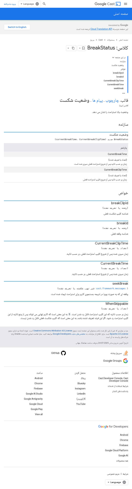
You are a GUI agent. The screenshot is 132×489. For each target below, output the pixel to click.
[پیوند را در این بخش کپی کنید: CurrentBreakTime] (97, 264)
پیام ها (97, 100)
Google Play (37, 409)
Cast (111, 4)
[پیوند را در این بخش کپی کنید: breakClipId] (108, 203)
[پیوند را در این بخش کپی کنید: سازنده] (114, 125)
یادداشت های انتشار (120, 391)
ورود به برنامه (10, 4)
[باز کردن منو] (125, 4)
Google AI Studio (34, 393)
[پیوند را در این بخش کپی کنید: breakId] (113, 223)
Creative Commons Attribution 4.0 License (52, 330)
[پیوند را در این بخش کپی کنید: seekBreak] (109, 284)
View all (39, 414)
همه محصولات (122, 460)
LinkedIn (81, 393)
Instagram (80, 388)
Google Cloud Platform (116, 450)
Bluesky (81, 383)
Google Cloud (36, 404)
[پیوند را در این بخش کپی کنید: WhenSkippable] (102, 304)
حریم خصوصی (113, 474)
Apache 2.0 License (119, 334)
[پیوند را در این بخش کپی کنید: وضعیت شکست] (106, 135)
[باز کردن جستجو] (44, 4)
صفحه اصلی (120, 14)
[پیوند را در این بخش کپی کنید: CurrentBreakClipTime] (92, 244)
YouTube (80, 404)
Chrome (38, 383)
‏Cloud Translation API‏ (101, 29)
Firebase (38, 388)
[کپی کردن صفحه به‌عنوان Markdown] (73, 48)
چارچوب (112, 100)
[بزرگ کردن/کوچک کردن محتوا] (113, 57)
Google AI (123, 455)
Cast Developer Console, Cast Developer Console (113, 379)
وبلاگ (83, 378)
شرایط (125, 474)
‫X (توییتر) (81, 399)
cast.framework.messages (111, 288)
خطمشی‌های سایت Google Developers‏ (69, 334)
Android (39, 378)
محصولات (111, 40)
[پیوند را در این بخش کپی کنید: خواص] (114, 193)
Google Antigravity (33, 399)
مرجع (92, 40)
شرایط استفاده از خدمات (118, 386)
